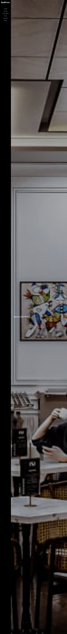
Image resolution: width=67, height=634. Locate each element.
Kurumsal (5, 11)
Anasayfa (5, 8)
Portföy (5, 15)
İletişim (5, 20)
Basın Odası (5, 18)
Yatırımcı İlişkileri (5, 13)
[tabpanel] (39, 317)
